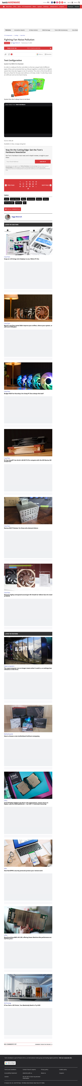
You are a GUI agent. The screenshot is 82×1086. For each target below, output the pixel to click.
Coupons (61, 6)
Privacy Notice (9, 167)
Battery (39, 199)
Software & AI (53, 6)
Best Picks (9, 6)
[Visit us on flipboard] (62, 2)
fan (25, 203)
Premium (70, 6)
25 (29, 186)
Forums (77, 6)
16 (20, 184)
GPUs (19, 6)
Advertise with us (27, 1073)
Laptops (39, 6)
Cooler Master (15, 199)
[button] (77, 2)
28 (28, 188)
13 (29, 182)
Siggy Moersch (16, 43)
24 (26, 186)
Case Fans (22, 35)
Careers (6, 1076)
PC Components (26, 6)
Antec (6, 199)
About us (43, 1073)
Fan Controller (9, 203)
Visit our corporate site (65, 1058)
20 (33, 184)
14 (33, 182)
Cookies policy (63, 1069)
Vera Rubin (75, 30)
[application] (28, 120)
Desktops (46, 6)
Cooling (16, 35)
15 (36, 182)
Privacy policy (44, 1069)
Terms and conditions (10, 1069)
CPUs (14, 6)
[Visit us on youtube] (60, 2)
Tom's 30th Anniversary (61, 30)
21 (36, 184)
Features (7, 43)
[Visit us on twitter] (54, 2)
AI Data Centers (33, 30)
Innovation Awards (19, 30)
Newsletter (49, 54)
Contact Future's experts (29, 1069)
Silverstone (31, 199)
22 (20, 186)
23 (23, 186)
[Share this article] (5, 54)
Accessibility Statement (10, 1073)
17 (23, 184)
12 (26, 182)
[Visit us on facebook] (52, 2)
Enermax (18, 203)
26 (33, 186)
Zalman (46, 199)
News (34, 6)
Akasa (23, 199)
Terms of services (25, 166)
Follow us (41, 54)
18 (26, 184)
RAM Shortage (46, 30)
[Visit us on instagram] (57, 2)
